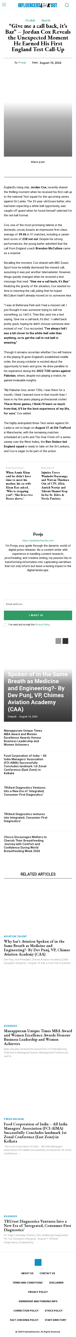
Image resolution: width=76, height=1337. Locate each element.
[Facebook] (38, 1262)
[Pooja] (38, 518)
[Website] (38, 576)
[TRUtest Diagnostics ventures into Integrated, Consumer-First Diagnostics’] (62, 817)
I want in (36, 615)
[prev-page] (58, 641)
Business (10, 1026)
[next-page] (65, 641)
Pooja (22, 62)
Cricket (30, 20)
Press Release (14, 1119)
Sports (46, 20)
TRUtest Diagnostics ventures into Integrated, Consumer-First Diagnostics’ (25, 817)
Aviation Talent (15, 936)
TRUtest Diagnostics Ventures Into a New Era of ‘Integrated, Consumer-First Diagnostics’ (24, 791)
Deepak (12, 716)
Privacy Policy (42, 624)
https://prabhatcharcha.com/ (38, 540)
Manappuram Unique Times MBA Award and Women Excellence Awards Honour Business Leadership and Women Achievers (23, 737)
